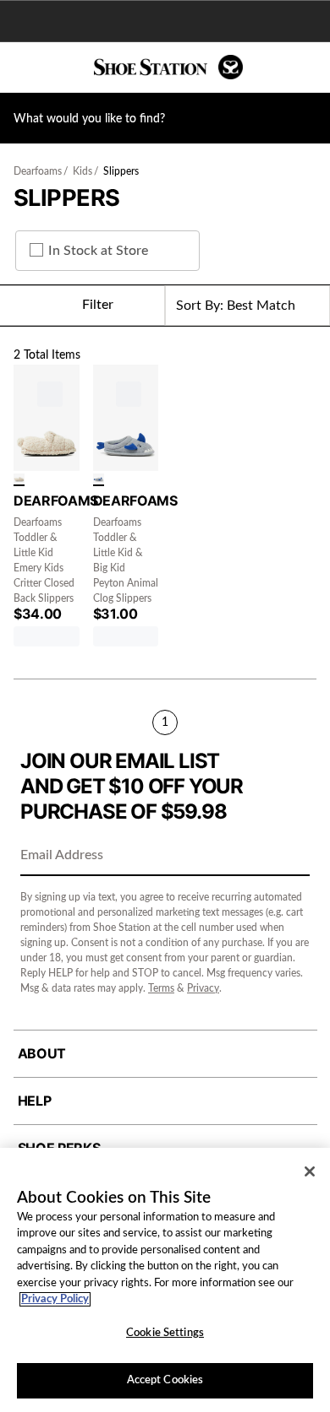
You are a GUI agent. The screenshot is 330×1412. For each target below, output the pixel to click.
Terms (161, 988)
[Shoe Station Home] (168, 67)
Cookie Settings (165, 1333)
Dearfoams (38, 171)
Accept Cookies (165, 1380)
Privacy (203, 988)
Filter (97, 304)
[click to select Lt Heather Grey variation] (98, 479)
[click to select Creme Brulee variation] (19, 479)
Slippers (121, 171)
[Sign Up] (291, 857)
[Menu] (25, 67)
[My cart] (308, 67)
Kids (82, 171)
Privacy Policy (55, 1299)
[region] (165, 1280)
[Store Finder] (65, 67)
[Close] (309, 1171)
